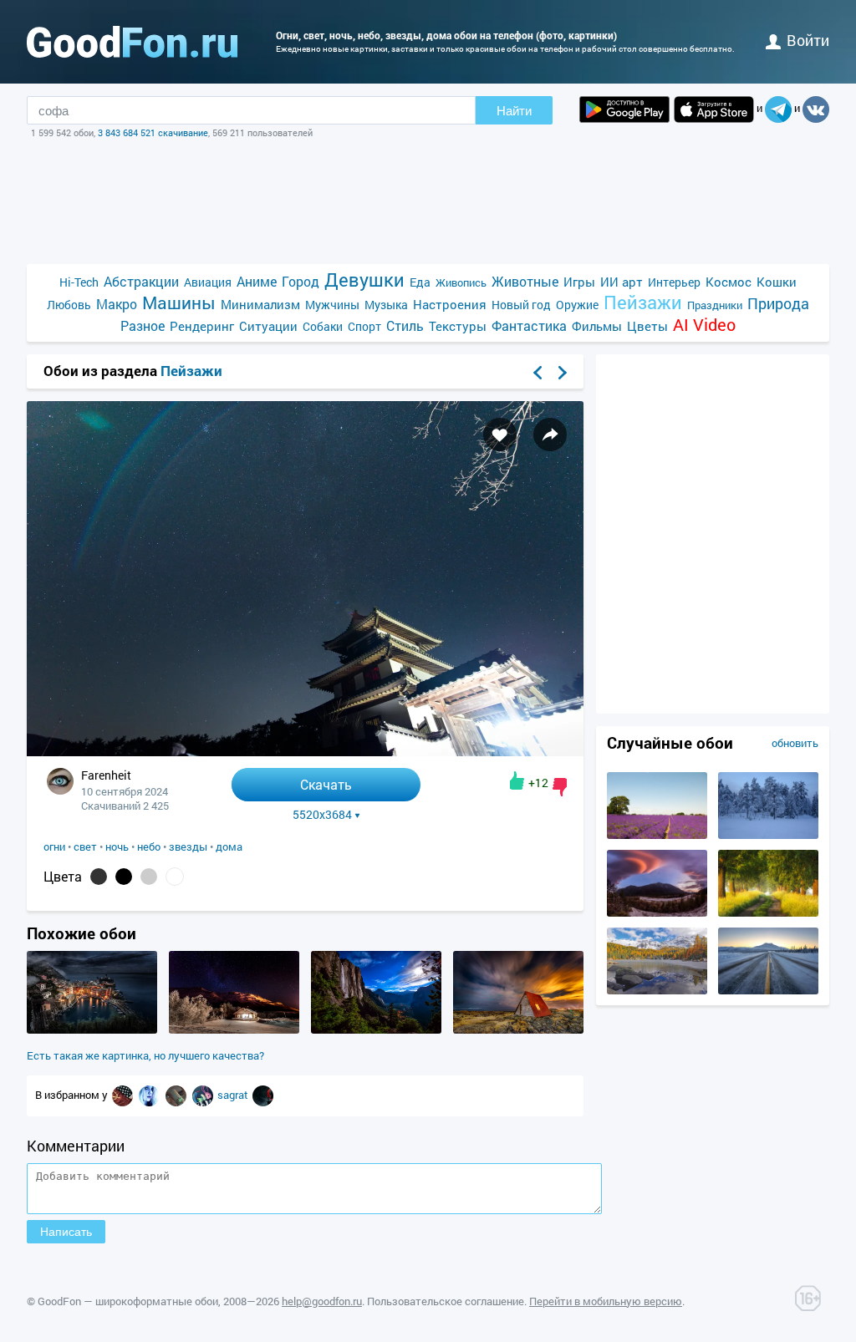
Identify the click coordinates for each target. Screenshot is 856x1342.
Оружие (577, 305)
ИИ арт (621, 281)
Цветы (647, 326)
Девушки (364, 279)
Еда (420, 282)
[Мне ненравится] (560, 787)
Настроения (450, 304)
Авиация (208, 282)
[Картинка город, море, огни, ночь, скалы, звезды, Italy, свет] (92, 1029)
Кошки (777, 281)
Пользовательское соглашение (445, 1301)
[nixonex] (263, 1094)
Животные (525, 281)
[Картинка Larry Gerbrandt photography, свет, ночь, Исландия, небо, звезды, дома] (518, 1029)
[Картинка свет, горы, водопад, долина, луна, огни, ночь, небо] (376, 1029)
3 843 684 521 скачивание (153, 132)
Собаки (323, 326)
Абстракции (141, 281)
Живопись (461, 282)
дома (229, 846)
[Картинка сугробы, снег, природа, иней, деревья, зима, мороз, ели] (768, 834)
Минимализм (260, 304)
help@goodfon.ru (322, 1301)
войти (808, 40)
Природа (778, 303)
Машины (179, 303)
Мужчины (332, 305)
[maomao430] (204, 1094)
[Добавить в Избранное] (500, 434)
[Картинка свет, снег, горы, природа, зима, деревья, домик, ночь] (234, 1029)
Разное (142, 325)
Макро (116, 304)
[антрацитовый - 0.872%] (98, 876)
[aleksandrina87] (150, 1094)
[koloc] (177, 1094)
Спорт (364, 326)
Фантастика (529, 325)
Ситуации (268, 326)
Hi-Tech (79, 282)
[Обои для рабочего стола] (132, 42)
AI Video (704, 324)
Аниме (257, 281)
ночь (117, 846)
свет (85, 846)
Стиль (405, 325)
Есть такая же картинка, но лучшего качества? (145, 1055)
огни (54, 846)
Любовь (69, 305)
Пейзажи (643, 302)
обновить (795, 743)
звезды (188, 846)
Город (300, 281)
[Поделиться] (550, 434)
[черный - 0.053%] (123, 876)
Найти (514, 111)
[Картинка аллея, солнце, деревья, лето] (768, 912)
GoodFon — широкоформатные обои (128, 1301)
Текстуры (458, 326)
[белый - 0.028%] (175, 876)
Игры (579, 281)
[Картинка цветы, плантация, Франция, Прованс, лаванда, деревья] (657, 834)
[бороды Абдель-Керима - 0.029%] (148, 876)
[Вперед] (562, 372)
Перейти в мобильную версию (605, 1301)
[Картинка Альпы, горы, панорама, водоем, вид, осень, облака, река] (657, 912)
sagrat (234, 1094)
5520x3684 (322, 815)
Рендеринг (202, 326)
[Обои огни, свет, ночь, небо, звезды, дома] (305, 752)
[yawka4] (123, 1094)
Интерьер (674, 282)
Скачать (326, 784)
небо (148, 846)
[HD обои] (624, 109)
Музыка (386, 305)
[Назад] (537, 372)
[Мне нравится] (517, 780)
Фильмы (597, 326)
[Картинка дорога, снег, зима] (768, 990)
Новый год (521, 305)
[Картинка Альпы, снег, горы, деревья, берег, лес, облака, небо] (657, 990)
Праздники (714, 305)
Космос (729, 281)
